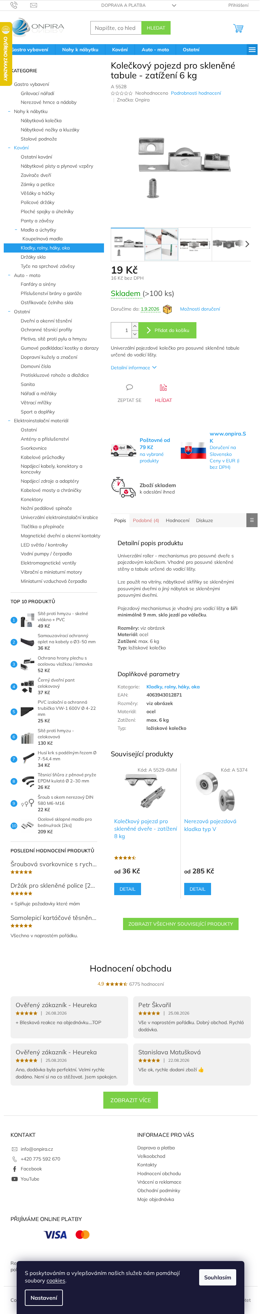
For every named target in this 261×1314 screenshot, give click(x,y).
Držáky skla (33, 257)
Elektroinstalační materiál (41, 421)
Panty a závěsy (37, 221)
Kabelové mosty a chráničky (51, 490)
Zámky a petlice (38, 184)
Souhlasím (217, 1277)
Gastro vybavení (31, 84)
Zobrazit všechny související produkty (180, 924)
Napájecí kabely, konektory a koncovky (51, 469)
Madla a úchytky (38, 230)
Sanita (28, 384)
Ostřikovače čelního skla (47, 302)
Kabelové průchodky (43, 457)
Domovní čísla (36, 366)
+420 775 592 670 (40, 1159)
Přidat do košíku (172, 330)
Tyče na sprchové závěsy (48, 266)
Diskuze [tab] (204, 520)
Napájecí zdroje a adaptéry (50, 481)
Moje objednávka (155, 1199)
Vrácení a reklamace (159, 1182)
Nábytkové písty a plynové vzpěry (57, 166)
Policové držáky (37, 202)
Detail (128, 889)
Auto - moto (27, 275)
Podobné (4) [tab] (146, 520)
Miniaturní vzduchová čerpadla (54, 581)
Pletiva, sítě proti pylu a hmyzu (54, 339)
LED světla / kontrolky (44, 545)
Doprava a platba (123, 5)
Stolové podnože (39, 139)
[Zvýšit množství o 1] (135, 326)
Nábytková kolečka (41, 120)
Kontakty (147, 1165)
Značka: (133, 100)
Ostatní (22, 312)
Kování (21, 148)
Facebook (31, 1169)
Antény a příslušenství (45, 439)
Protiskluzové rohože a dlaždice (55, 375)
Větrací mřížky (36, 403)
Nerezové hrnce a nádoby (48, 102)
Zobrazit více (130, 1100)
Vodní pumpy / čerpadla (46, 554)
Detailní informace (130, 368)
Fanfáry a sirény (38, 284)
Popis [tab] (120, 520)
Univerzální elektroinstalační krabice (59, 517)
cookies (56, 1280)
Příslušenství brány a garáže (51, 293)
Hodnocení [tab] (177, 520)
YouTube (30, 1179)
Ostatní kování (36, 157)
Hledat (156, 28)
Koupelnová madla (42, 239)
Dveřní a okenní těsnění (46, 321)
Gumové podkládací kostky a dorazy (60, 348)
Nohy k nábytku (31, 111)
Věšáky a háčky (37, 193)
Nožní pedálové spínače (46, 508)
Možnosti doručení (200, 309)
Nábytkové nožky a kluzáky (50, 130)
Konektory (32, 499)
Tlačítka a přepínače (42, 526)
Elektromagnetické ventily (48, 563)
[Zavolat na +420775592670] (21, 4)
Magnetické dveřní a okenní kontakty (60, 536)
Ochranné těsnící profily (46, 330)
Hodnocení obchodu (131, 968)
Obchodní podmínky (158, 1190)
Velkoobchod (151, 1156)
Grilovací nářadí (37, 93)
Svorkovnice (34, 448)
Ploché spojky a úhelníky (47, 211)
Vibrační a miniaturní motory (51, 572)
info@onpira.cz (37, 1149)
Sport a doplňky (38, 412)
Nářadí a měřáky (38, 393)
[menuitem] (29, 49)
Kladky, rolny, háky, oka (45, 248)
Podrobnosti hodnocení (196, 93)
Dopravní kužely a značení (49, 357)
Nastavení (44, 1297)
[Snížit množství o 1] (135, 334)
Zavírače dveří (36, 175)
